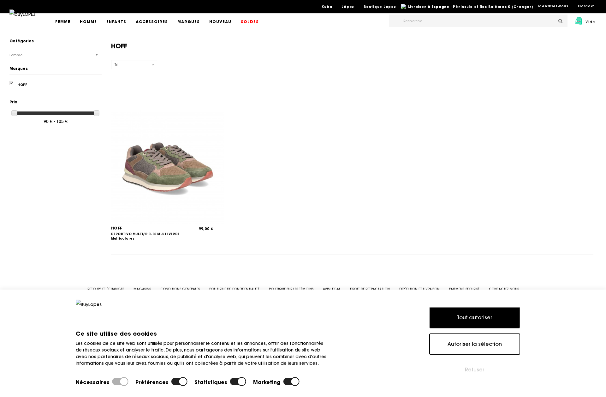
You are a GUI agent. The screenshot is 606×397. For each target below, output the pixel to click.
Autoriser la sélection (475, 344)
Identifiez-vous (553, 6)
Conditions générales (180, 289)
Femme (62, 21)
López (348, 7)
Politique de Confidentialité (234, 289)
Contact (586, 6)
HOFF (116, 228)
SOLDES (250, 21)
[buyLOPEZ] (22, 18)
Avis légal (332, 289)
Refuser (474, 369)
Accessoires (152, 21)
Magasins (142, 289)
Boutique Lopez (380, 7)
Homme (88, 21)
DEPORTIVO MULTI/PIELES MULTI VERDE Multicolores (145, 236)
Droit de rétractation (370, 289)
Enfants (116, 21)
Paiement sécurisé (464, 289)
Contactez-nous (504, 289)
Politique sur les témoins (291, 289)
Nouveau (220, 21)
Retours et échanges (105, 289)
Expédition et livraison (419, 289)
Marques (188, 21)
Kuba (327, 7)
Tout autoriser (474, 317)
